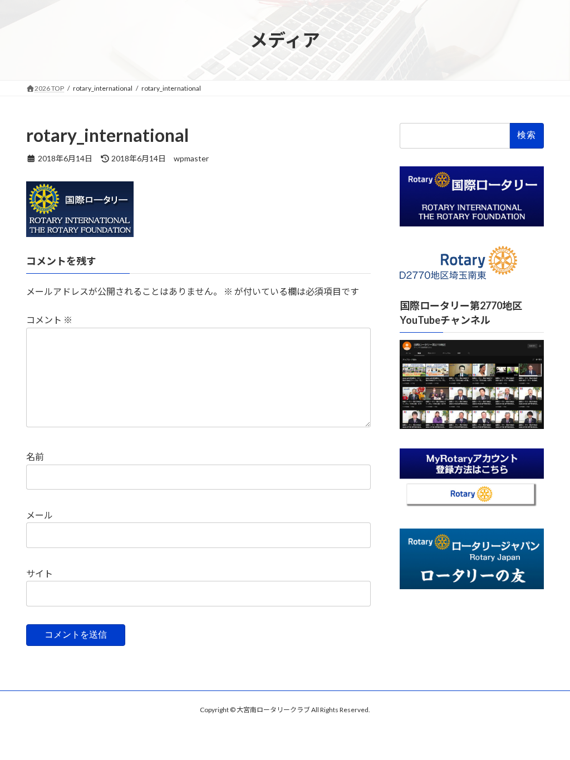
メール (39, 515)
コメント (49, 319)
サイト (39, 573)
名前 (35, 456)
